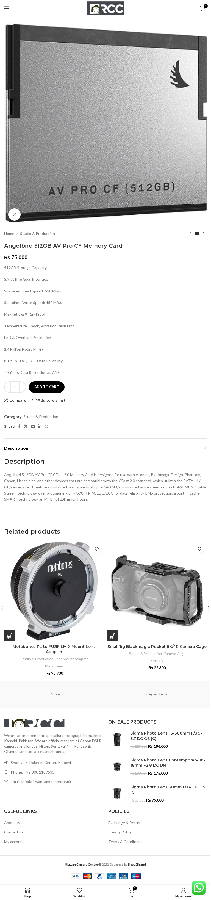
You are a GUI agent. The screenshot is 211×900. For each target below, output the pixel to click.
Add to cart (46, 387)
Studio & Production (37, 233)
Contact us (13, 832)
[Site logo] (105, 7)
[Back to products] (197, 233)
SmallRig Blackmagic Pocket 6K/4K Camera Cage (157, 646)
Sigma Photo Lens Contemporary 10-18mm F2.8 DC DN (167, 763)
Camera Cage (174, 653)
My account (14, 841)
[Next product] (203, 233)
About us (12, 822)
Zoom (55, 694)
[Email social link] (33, 426)
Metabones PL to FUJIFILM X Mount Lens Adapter (54, 649)
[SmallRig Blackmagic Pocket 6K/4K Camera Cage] (157, 591)
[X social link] (25, 426)
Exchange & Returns (125, 822)
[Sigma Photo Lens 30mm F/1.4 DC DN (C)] (117, 794)
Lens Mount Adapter (71, 659)
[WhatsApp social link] (46, 426)
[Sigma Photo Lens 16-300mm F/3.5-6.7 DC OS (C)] (117, 740)
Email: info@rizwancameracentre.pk (41, 781)
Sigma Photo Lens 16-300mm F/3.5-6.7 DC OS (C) (166, 736)
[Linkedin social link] (40, 426)
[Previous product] (190, 233)
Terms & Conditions (125, 841)
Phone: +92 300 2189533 (32, 772)
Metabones (54, 666)
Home (9, 233)
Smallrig (157, 660)
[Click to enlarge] (14, 214)
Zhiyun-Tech (156, 694)
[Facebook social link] (19, 426)
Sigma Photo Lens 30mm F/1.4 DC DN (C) (168, 790)
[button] (9, 635)
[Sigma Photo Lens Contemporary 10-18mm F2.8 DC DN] (117, 767)
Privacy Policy (120, 832)
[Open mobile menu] (6, 8)
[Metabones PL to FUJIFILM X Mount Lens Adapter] (54, 591)
